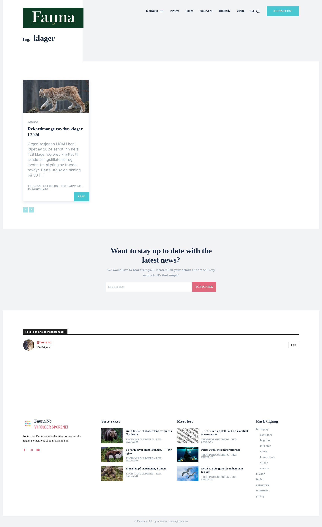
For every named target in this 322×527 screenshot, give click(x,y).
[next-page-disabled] (31, 209)
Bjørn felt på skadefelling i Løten (146, 468)
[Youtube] (38, 449)
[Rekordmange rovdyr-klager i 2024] (56, 96)
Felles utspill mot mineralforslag (221, 449)
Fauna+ (33, 122)
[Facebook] (24, 449)
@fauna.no (44, 342)
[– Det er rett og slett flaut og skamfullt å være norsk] (187, 435)
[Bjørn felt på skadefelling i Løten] (112, 473)
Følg (293, 344)
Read (81, 196)
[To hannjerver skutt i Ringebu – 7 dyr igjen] (112, 454)
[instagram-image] (46, 377)
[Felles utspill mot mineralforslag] (187, 454)
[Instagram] (31, 449)
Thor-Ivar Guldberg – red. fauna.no (54, 186)
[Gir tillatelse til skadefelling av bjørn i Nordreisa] (112, 435)
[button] (255, 11)
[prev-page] (25, 209)
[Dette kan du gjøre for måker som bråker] (187, 473)
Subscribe (204, 286)
